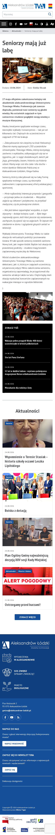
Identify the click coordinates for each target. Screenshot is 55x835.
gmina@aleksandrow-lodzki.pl (16, 710)
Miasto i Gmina (24, 571)
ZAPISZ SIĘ (10, 769)
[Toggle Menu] (3, 23)
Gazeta (9, 423)
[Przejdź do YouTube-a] (12, 717)
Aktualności (16, 31)
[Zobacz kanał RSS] (18, 717)
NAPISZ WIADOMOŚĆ (14, 743)
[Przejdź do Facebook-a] (5, 717)
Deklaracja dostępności (12, 781)
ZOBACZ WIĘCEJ (27, 617)
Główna (5, 31)
